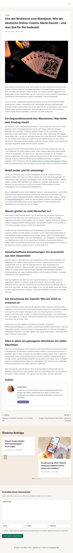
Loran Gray (10, 31)
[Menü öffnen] (69, 3)
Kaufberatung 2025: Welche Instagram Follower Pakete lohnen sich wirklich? (53, 465)
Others (7, 15)
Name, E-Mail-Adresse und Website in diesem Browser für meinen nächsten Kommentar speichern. (36, 531)
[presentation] (54, 448)
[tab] (32, 478)
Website (53, 526)
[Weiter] (67, 457)
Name (5, 526)
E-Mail (29, 526)
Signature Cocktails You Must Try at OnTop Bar (17, 418)
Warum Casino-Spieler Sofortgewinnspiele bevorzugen (14, 444)
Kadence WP (54, 547)
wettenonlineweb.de (15, 199)
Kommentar (7, 502)
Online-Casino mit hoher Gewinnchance (46, 161)
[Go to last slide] (5, 457)
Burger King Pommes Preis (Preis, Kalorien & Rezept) (55, 418)
